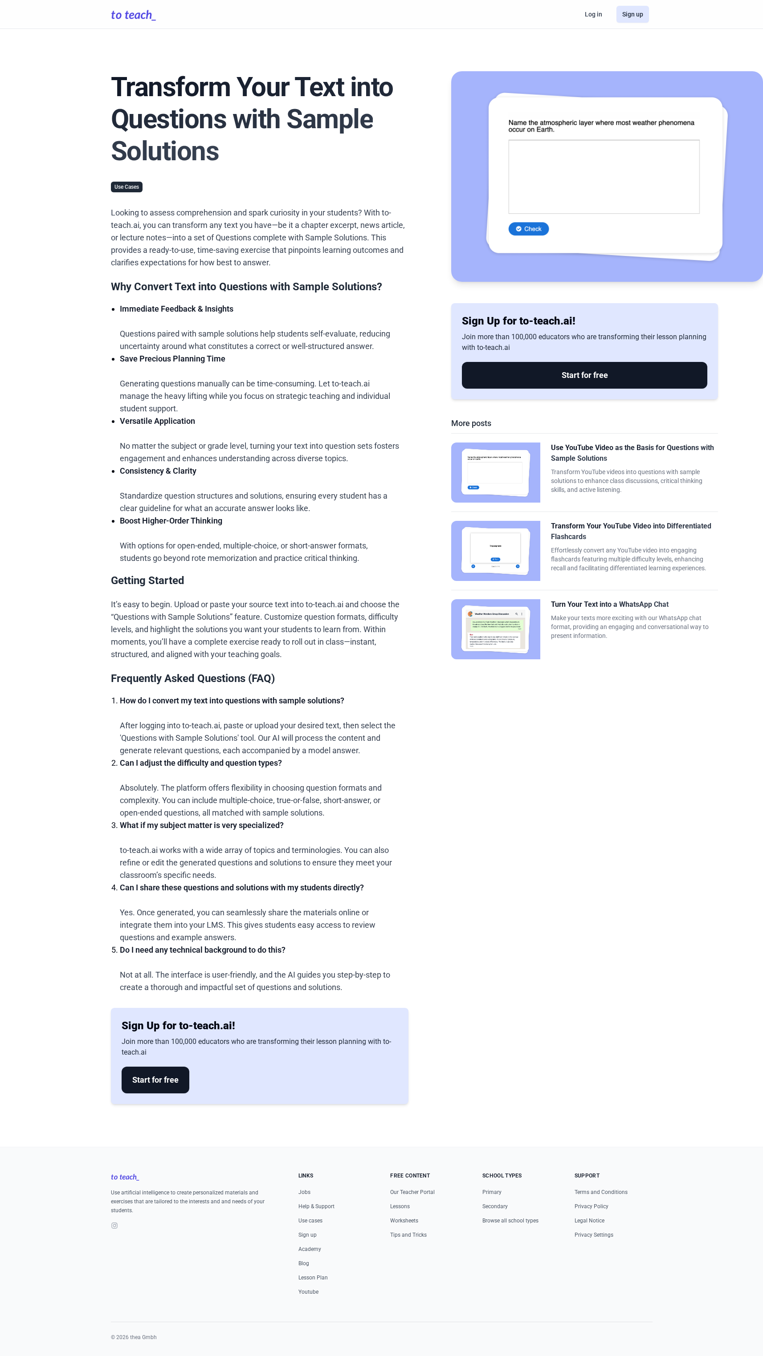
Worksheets (404, 1221)
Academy (309, 1249)
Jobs (304, 1192)
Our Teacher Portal (412, 1192)
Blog (303, 1263)
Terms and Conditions (601, 1192)
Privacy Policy (591, 1206)
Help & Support (316, 1206)
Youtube (308, 1292)
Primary (492, 1192)
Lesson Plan (313, 1278)
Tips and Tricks (408, 1235)
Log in (593, 14)
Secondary (495, 1206)
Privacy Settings (594, 1235)
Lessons (400, 1206)
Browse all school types (510, 1221)
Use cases (310, 1221)
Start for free (155, 1079)
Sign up (632, 14)
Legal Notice (589, 1221)
